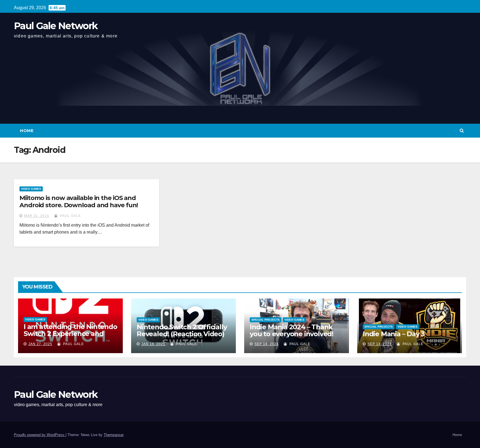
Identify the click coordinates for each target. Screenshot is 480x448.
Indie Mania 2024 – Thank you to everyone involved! (291, 330)
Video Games (31, 188)
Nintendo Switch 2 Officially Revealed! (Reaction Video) (182, 330)
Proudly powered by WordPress (40, 435)
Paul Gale (70, 216)
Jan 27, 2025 (40, 344)
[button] (462, 130)
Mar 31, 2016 (36, 216)
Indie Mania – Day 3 (394, 334)
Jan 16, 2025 (153, 344)
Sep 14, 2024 (266, 344)
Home (26, 130)
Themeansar (113, 435)
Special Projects (265, 319)
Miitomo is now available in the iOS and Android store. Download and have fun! (78, 201)
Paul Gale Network (56, 26)
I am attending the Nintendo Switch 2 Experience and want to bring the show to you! (70, 337)
